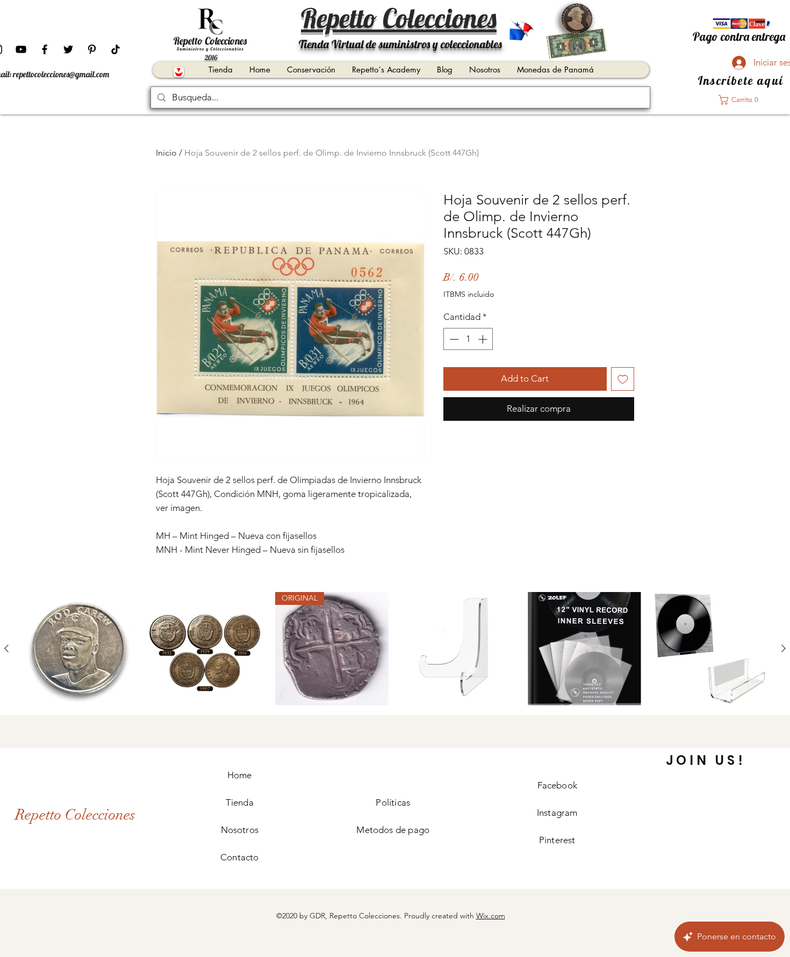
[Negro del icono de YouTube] (21, 49)
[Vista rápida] (78, 648)
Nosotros (239, 829)
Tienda (240, 802)
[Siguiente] (783, 648)
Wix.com (490, 916)
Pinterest (557, 840)
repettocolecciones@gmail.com (61, 74)
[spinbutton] (468, 339)
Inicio (166, 153)
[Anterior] (6, 648)
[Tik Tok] (115, 49)
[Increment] (484, 339)
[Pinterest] (91, 49)
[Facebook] (44, 49)
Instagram (557, 812)
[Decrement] (453, 339)
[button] (742, 100)
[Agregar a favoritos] (623, 379)
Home (239, 775)
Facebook (557, 785)
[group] (395, 648)
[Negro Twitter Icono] (68, 49)
